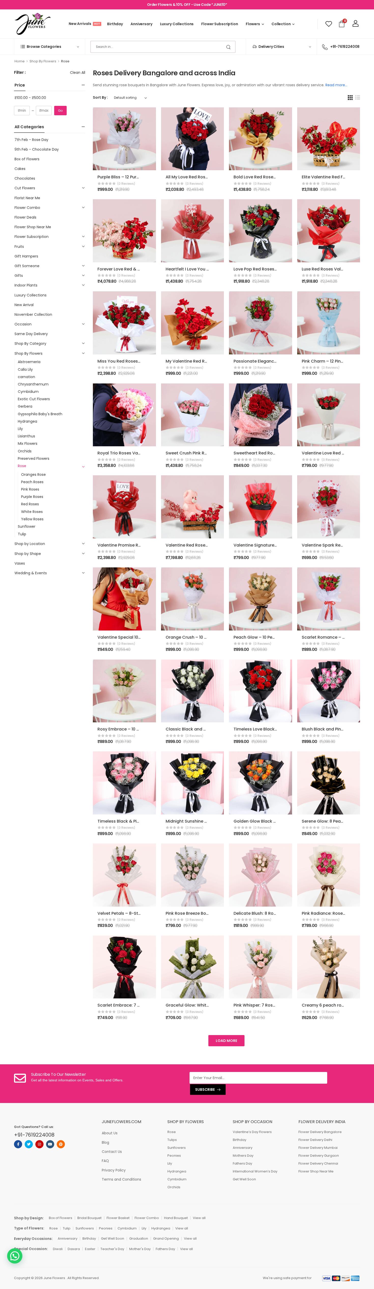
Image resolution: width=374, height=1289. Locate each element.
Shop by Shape (28, 553)
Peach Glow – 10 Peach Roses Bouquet (273, 637)
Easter (90, 1249)
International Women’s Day (255, 1171)
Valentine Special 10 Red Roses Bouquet (138, 637)
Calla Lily (25, 369)
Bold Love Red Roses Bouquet (264, 177)
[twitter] (29, 1144)
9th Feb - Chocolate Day (37, 149)
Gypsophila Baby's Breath (40, 414)
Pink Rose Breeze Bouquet (192, 913)
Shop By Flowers (43, 61)
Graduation (138, 1238)
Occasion (23, 324)
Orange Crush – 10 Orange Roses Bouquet (209, 637)
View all (199, 1217)
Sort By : (100, 97)
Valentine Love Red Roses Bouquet (337, 453)
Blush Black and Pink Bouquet (332, 729)
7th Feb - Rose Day (31, 139)
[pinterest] (61, 1144)
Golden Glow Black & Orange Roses (270, 821)
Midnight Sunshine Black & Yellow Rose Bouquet (215, 821)
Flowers (253, 23)
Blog (105, 1142)
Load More (226, 1040)
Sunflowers (176, 1147)
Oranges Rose (33, 474)
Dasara (74, 1249)
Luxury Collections (177, 23)
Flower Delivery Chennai (318, 1163)
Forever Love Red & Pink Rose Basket (134, 269)
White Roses (32, 511)
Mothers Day (243, 1155)
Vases (20, 563)
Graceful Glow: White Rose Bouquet (202, 1005)
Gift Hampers (26, 256)
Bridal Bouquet (89, 1217)
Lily (20, 428)
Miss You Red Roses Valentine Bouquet (137, 361)
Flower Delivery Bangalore (320, 1131)
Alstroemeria (29, 362)
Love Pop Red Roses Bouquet (263, 269)
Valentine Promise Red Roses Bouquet (136, 545)
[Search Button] (228, 46)
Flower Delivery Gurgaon (318, 1155)
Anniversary (141, 23)
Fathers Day (242, 1163)
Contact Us (112, 1151)
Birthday (115, 23)
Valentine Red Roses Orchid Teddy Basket (209, 545)
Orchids (25, 451)
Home (20, 61)
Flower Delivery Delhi (315, 1139)
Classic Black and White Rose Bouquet (205, 729)
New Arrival (24, 305)
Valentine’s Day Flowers (252, 1131)
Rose (22, 466)
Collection (281, 23)
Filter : (20, 72)
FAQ (105, 1160)
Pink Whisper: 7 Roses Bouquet (265, 1005)
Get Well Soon (244, 1179)
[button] (14, 1256)
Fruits (19, 246)
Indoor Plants (26, 285)
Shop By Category (30, 343)
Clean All (77, 72)
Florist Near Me (27, 198)
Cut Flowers (25, 188)
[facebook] (18, 1144)
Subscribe (205, 1089)
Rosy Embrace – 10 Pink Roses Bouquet (137, 729)
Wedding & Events (31, 573)
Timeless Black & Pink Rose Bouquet (134, 821)
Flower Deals (25, 217)
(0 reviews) (126, 183)
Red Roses (30, 504)
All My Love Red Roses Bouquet (197, 177)
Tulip (22, 534)
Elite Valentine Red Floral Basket (334, 177)
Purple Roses (32, 496)
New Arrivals (84, 23)
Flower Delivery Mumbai (318, 1147)
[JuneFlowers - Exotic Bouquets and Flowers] (32, 24)
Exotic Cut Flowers (34, 399)
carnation (26, 377)
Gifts (19, 275)
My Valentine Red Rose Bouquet (198, 361)
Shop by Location (30, 543)
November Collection (33, 314)
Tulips (172, 1139)
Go (60, 110)
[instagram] (39, 1144)
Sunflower (26, 526)
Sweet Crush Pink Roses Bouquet (199, 453)
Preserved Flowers (33, 458)
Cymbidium (28, 391)
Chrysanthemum (33, 384)
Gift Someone (27, 266)
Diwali (58, 1249)
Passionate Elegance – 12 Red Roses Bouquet (280, 361)
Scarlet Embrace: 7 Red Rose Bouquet (136, 1005)
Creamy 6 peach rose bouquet (333, 1005)
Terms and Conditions (121, 1179)
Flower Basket (118, 1217)
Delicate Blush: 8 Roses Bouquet (266, 913)
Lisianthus (26, 436)
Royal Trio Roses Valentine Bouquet (133, 453)
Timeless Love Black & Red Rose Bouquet (276, 729)
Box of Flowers (27, 159)
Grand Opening (166, 1238)
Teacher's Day (112, 1249)
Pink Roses (30, 489)
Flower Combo (27, 207)
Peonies (174, 1155)
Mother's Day (140, 1249)
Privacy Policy (114, 1170)
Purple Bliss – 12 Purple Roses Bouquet (136, 177)
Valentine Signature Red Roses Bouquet (274, 545)
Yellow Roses (32, 519)
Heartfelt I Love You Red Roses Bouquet (206, 269)
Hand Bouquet (176, 1217)
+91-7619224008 (344, 46)
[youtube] (50, 1144)
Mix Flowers (27, 443)
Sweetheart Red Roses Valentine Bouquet (276, 453)
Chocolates (25, 178)
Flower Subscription (219, 23)
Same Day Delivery (31, 334)
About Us (110, 1133)
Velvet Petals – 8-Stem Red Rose (131, 913)
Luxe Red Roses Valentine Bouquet (337, 269)
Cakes (20, 168)
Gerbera (25, 406)
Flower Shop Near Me (33, 227)
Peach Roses (32, 482)
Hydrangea (27, 421)
